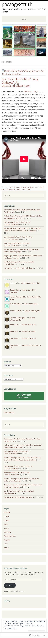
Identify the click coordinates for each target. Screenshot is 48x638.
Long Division (15, 189)
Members (7, 532)
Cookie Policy (12, 628)
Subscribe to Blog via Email (15, 568)
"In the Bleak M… (16, 311)
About (6, 548)
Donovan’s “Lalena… (31, 304)
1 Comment (26, 189)
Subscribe (9, 585)
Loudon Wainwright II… (18, 318)
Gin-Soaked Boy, (31, 91)
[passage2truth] (24, 56)
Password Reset (9, 536)
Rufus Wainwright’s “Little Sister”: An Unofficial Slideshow (16, 244)
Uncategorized (28, 187)
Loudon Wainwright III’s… (33, 311)
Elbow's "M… (14, 324)
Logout (6, 528)
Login (6, 524)
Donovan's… (14, 338)
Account (7, 512)
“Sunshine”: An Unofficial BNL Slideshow (18, 268)
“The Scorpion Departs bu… (30, 283)
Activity (6, 520)
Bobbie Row (14, 290)
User (5, 544)
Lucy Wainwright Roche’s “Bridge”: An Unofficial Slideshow (17, 223)
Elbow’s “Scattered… (29, 324)
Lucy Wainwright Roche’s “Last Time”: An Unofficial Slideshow (18, 238)
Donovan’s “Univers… (29, 338)
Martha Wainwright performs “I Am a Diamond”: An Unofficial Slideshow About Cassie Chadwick (22, 229)
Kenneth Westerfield (17, 297)
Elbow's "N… (14, 331)
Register (7, 540)
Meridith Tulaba (16, 304)
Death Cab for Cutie (15, 187)
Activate (7, 516)
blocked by (26, 396)
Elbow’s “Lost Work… (29, 331)
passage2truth (17, 4)
